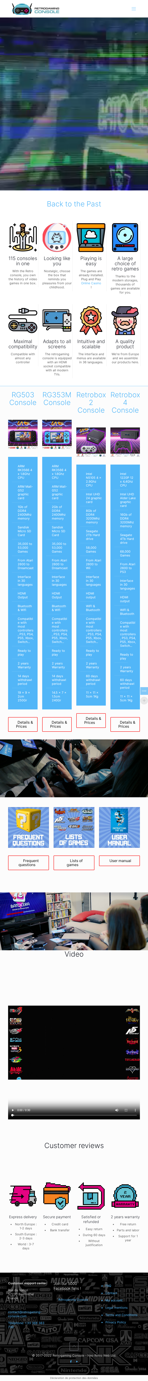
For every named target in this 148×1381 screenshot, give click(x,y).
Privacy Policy (115, 1322)
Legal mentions (116, 1307)
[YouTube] (77, 1361)
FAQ (108, 1286)
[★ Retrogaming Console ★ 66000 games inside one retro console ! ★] (35, 8)
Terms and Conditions (121, 1315)
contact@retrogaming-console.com (24, 1314)
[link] (23, 434)
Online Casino (91, 283)
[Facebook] (71, 1361)
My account (114, 1300)
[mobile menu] (133, 8)
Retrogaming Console (73, 1299)
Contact (111, 1293)
